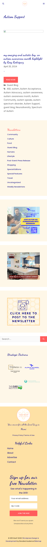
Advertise (12, 457)
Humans (11, 152)
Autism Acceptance (30, 88)
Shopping (11, 165)
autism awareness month (17, 96)
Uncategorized (14, 182)
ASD (9, 88)
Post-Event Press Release (18, 160)
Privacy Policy (18, 435)
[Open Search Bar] (3, 3)
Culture (10, 138)
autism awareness (32, 92)
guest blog (9, 107)
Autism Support (32, 103)
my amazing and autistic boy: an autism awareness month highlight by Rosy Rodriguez (23, 58)
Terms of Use (29, 435)
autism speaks (24, 99)
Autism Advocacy (13, 92)
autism (15, 88)
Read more (10, 79)
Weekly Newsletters (16, 186)
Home (10, 448)
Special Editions (14, 169)
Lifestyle (11, 156)
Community (12, 134)
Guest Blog (12, 85)
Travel (10, 178)
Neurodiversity (23, 107)
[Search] (43, 339)
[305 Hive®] (24, 3)
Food (9, 143)
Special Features (14, 173)
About (10, 452)
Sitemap (38, 541)
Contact (11, 462)
